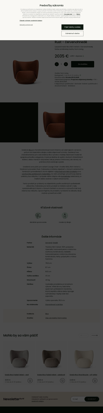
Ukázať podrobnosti (26, 25)
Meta (78, 14)
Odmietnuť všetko (72, 33)
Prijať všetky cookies (72, 27)
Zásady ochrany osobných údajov (31, 21)
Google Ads (68, 14)
